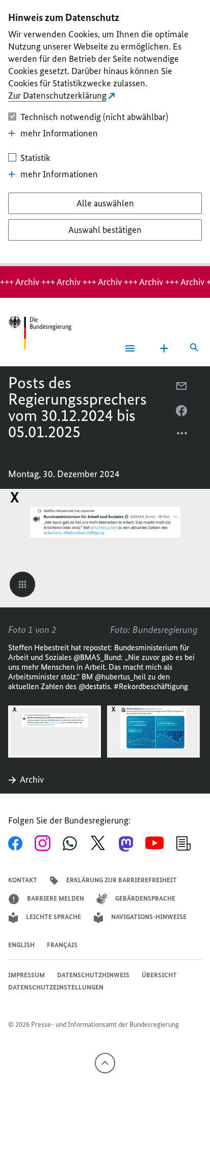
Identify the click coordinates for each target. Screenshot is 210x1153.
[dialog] (105, 133)
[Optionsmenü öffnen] (182, 436)
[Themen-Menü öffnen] (164, 348)
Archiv (32, 779)
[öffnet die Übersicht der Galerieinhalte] (22, 584)
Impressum (26, 975)
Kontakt (22, 880)
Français (62, 945)
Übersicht (159, 975)
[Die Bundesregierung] (39, 332)
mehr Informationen (59, 133)
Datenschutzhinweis (93, 975)
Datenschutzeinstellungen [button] (55, 987)
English (21, 945)
